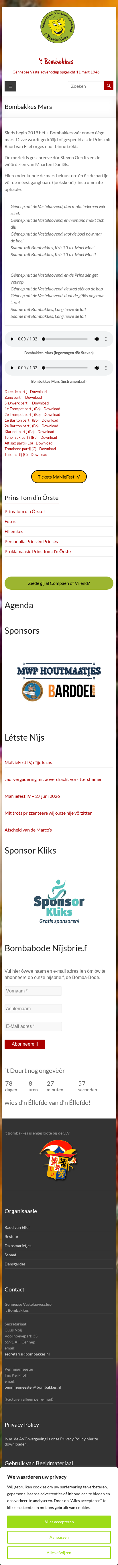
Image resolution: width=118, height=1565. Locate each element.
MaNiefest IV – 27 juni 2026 (32, 796)
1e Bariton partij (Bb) (22, 420)
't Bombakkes (56, 61)
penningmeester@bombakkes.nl (33, 1387)
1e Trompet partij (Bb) (23, 408)
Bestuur (12, 1236)
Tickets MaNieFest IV (59, 476)
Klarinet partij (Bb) (20, 431)
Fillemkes (14, 531)
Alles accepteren (59, 1521)
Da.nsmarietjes (18, 1245)
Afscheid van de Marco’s (28, 829)
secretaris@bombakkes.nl (27, 1353)
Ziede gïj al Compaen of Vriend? (59, 583)
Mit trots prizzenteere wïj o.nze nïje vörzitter (48, 813)
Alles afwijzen (59, 1552)
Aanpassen (59, 1537)
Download (38, 391)
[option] (59, 686)
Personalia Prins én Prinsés (31, 541)
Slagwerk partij (17, 403)
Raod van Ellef (17, 1227)
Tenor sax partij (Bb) (21, 437)
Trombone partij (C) (20, 448)
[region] (59, 1516)
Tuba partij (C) (16, 454)
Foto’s (10, 521)
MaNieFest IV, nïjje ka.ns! (29, 762)
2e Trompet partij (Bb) (23, 414)
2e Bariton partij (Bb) (22, 426)
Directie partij (16, 391)
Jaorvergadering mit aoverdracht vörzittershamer (53, 779)
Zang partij (13, 397)
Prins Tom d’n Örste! (25, 511)
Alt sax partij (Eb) (19, 443)
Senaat (10, 1254)
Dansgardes (15, 1263)
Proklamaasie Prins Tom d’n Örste (38, 551)
